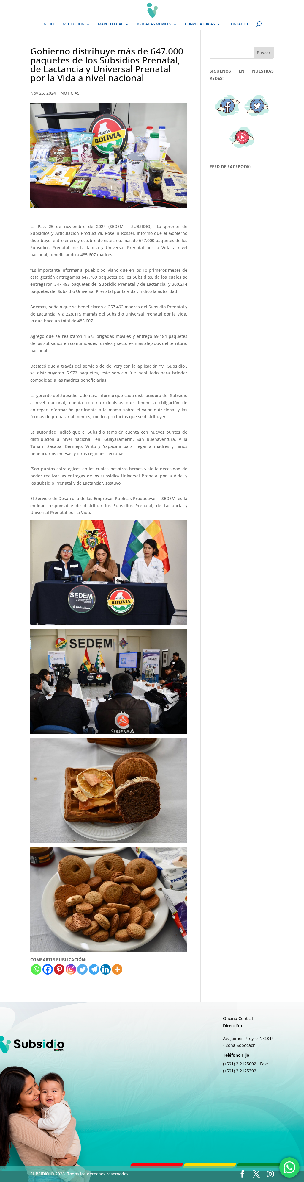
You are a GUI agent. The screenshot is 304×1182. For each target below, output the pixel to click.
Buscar (263, 53)
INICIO (48, 24)
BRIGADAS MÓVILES (154, 24)
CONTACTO (238, 24)
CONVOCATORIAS (200, 24)
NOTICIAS (70, 93)
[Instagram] (71, 969)
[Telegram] (94, 969)
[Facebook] (47, 969)
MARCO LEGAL (110, 24)
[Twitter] (82, 969)
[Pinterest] (59, 969)
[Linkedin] (105, 969)
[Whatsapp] (36, 969)
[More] (117, 969)
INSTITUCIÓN (72, 24)
